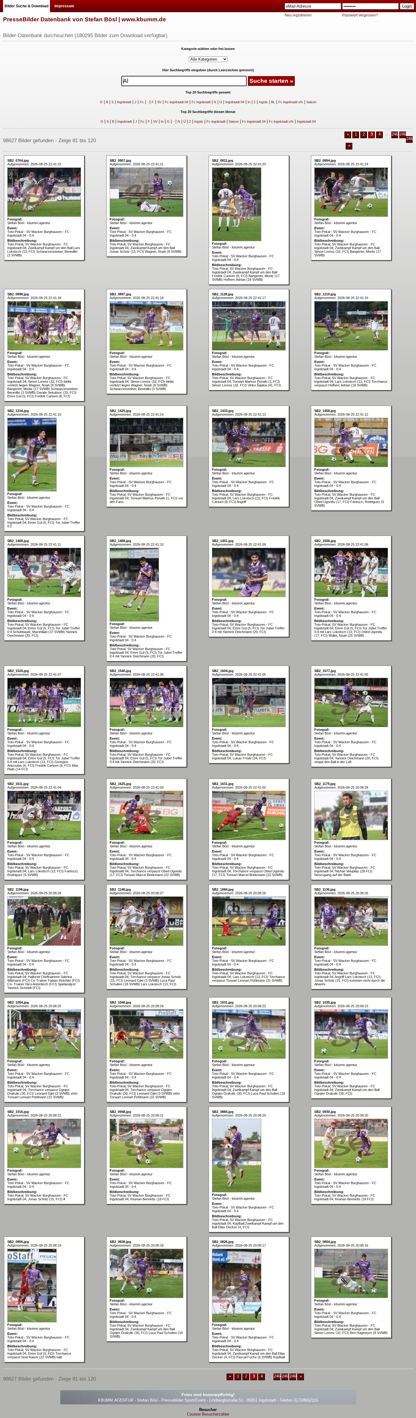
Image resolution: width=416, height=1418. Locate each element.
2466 (410, 138)
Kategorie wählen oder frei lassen (208, 49)
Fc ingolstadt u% (290, 102)
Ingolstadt (124, 102)
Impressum (64, 6)
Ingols (263, 102)
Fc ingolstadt (201, 102)
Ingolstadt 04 (234, 102)
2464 (396, 134)
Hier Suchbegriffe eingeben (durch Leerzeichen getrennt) (208, 70)
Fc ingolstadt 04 (176, 102)
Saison (311, 102)
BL (273, 102)
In (249, 102)
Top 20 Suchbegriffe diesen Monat (208, 112)
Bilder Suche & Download (26, 6)
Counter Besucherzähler (208, 1414)
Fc (142, 102)
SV (159, 102)
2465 (404, 134)
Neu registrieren (298, 15)
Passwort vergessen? (360, 15)
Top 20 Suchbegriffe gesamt (208, 92)
